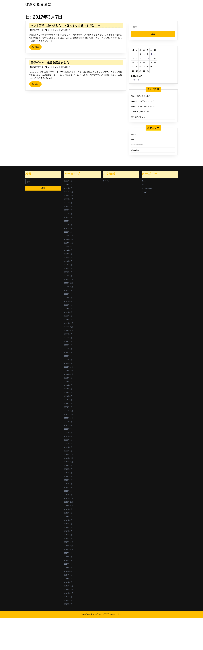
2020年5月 (68, 436)
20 (133, 67)
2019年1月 (68, 495)
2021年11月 (68, 371)
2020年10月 (68, 418)
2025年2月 (68, 228)
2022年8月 (68, 338)
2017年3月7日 (37, 30)
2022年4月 (68, 352)
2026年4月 (68, 181)
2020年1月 (68, 451)
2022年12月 (68, 323)
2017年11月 (68, 546)
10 (148, 58)
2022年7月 (68, 341)
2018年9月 (68, 509)
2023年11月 (68, 283)
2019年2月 (68, 491)
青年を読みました (138, 117)
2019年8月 (68, 469)
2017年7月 (68, 560)
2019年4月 (68, 484)
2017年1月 (68, 582)
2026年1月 (68, 188)
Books (133, 134)
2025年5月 (68, 217)
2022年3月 (68, 356)
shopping (135, 150)
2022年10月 (68, 330)
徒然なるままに (38, 4)
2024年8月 (68, 250)
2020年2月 (68, 447)
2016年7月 (68, 604)
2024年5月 (68, 261)
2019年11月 (68, 458)
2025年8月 (68, 206)
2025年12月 (68, 192)
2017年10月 (68, 549)
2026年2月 (68, 184)
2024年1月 (68, 276)
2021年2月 (68, 403)
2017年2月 (68, 579)
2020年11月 (68, 414)
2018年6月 (68, 520)
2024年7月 (68, 254)
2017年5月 (68, 568)
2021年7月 (68, 385)
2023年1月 (68, 319)
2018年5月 (68, 524)
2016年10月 (68, 593)
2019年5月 (68, 480)
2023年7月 (68, 298)
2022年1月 (68, 363)
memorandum (137, 145)
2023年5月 (68, 305)
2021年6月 (68, 389)
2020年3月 (68, 444)
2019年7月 (68, 473)
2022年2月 (68, 360)
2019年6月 (68, 476)
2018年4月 (68, 527)
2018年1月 (68, 538)
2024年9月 (68, 247)
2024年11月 (68, 239)
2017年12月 (68, 542)
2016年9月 (68, 597)
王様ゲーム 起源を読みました (50, 62)
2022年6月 (68, 345)
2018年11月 (68, 502)
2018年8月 (68, 513)
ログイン (106, 181)
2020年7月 (68, 429)
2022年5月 (68, 349)
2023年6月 (68, 301)
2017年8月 (68, 557)
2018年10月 (68, 506)
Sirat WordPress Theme (92, 614)
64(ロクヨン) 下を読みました (143, 101)
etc (132, 140)
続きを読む (36, 48)
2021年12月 (68, 367)
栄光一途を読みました (140, 112)
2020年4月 (68, 440)
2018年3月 (68, 531)
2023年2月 (68, 316)
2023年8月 (68, 294)
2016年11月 (68, 589)
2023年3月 (68, 312)
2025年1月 (68, 232)
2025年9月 (68, 203)
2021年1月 (68, 407)
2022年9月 (68, 334)
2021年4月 (68, 396)
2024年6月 (68, 257)
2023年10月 (68, 287)
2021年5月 (68, 392)
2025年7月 (68, 210)
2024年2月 (68, 272)
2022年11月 (68, 327)
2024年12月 (68, 236)
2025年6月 (68, 214)
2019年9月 (68, 465)
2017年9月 (68, 553)
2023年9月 (68, 290)
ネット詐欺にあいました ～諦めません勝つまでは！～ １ (68, 25)
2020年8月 (68, 425)
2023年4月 (68, 309)
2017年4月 (68, 571)
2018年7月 (68, 516)
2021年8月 (68, 381)
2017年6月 (68, 564)
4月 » (139, 80)
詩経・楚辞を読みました (141, 96)
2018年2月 (68, 535)
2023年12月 (68, 279)
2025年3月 (68, 225)
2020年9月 (68, 422)
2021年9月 (68, 378)
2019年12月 (68, 454)
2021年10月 (68, 374)
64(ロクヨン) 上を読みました (143, 106)
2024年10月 (68, 243)
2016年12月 (68, 586)
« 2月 (133, 80)
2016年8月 (68, 600)
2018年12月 (68, 498)
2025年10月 (68, 199)
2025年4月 (68, 221)
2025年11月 (68, 195)
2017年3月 (68, 575)
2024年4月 (68, 265)
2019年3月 (68, 487)
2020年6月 (68, 433)
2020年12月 (68, 411)
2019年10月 (68, 462)
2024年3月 (68, 268)
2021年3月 (68, 400)
